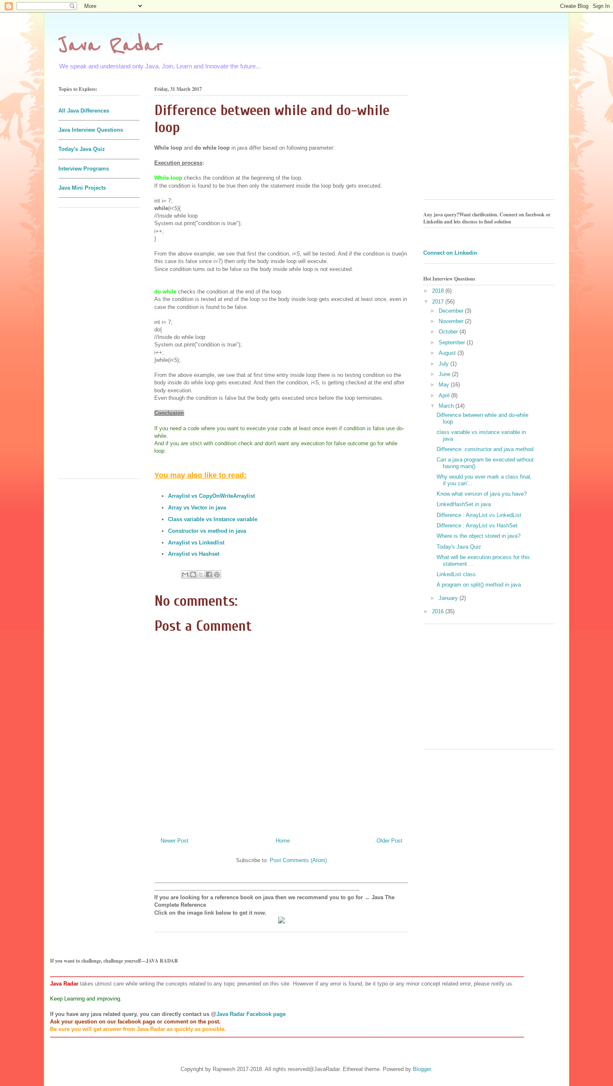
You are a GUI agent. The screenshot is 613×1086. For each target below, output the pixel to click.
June (445, 374)
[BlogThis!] (193, 574)
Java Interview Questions (90, 130)
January (449, 598)
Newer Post (174, 841)
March (447, 406)
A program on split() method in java (479, 585)
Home (283, 841)
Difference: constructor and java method (485, 449)
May (445, 384)
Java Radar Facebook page (251, 1014)
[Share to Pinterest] (217, 574)
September (453, 342)
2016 (438, 611)
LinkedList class (456, 574)
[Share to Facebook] (209, 574)
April (445, 395)
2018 (438, 291)
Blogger (422, 1069)
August (448, 353)
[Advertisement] (99, 347)
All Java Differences (83, 111)
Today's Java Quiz (81, 149)
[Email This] (185, 574)
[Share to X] (201, 574)
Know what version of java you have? (482, 494)
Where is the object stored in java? (478, 536)
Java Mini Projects (82, 188)
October (449, 332)
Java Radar (110, 45)
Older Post (389, 841)
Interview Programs (83, 169)
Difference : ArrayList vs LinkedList (479, 515)
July (444, 364)
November (452, 321)
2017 (438, 301)
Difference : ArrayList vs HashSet (477, 525)
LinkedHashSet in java (464, 504)
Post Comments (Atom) (298, 860)
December (452, 311)
